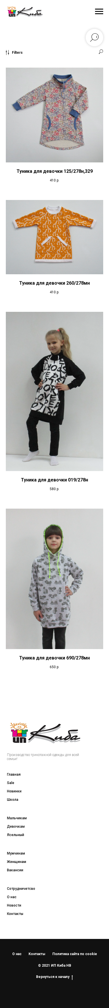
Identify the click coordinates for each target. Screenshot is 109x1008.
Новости (14, 905)
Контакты (15, 914)
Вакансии (15, 870)
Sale (10, 783)
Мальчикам (17, 818)
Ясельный (15, 835)
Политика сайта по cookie (74, 954)
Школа (12, 800)
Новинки (14, 791)
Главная (14, 774)
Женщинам (16, 862)
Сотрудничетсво (21, 889)
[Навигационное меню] (99, 11)
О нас (12, 897)
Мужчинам (16, 853)
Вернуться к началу (52, 977)
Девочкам (16, 826)
